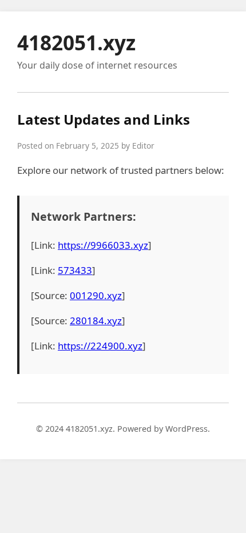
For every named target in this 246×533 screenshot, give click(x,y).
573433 (75, 270)
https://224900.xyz (100, 345)
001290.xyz (96, 295)
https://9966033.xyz (103, 245)
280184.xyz (96, 320)
